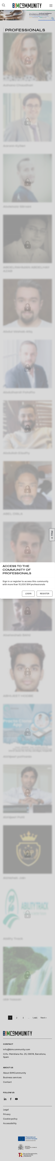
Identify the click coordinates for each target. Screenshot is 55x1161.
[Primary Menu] (51, 6)
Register (44, 593)
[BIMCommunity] (27, 5)
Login (28, 593)
